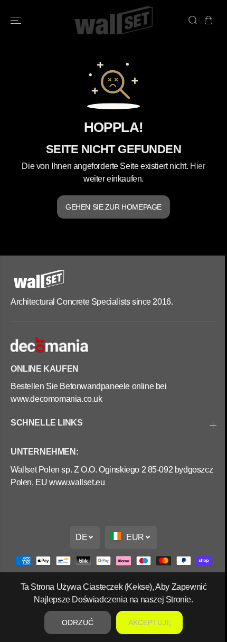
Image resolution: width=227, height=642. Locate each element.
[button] (17, 20)
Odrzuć (75, 622)
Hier (197, 166)
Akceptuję (147, 622)
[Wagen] (208, 20)
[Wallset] (113, 20)
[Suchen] (193, 20)
